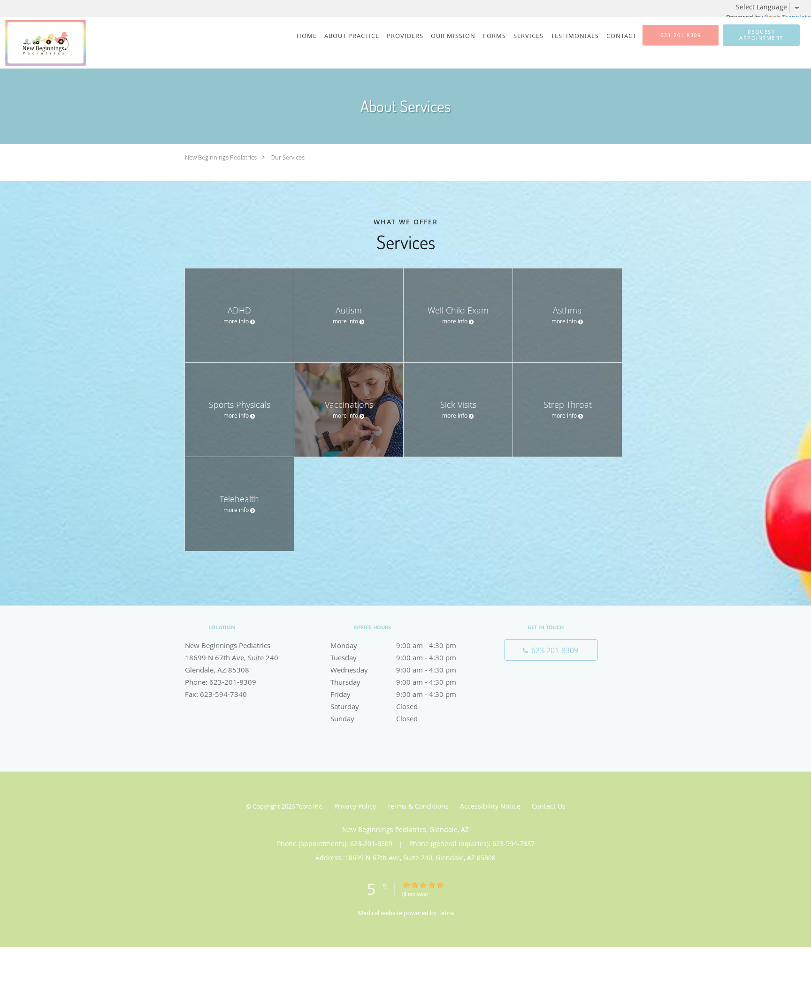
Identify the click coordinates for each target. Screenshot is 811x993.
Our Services (287, 157)
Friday (393, 694)
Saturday (374, 706)
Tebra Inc (308, 806)
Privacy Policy (355, 806)
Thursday (393, 682)
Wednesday (393, 669)
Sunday (374, 718)
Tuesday (393, 657)
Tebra (446, 913)
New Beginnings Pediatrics (221, 157)
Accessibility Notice (490, 806)
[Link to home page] (43, 43)
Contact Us (549, 806)
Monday (393, 645)
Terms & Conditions (418, 806)
